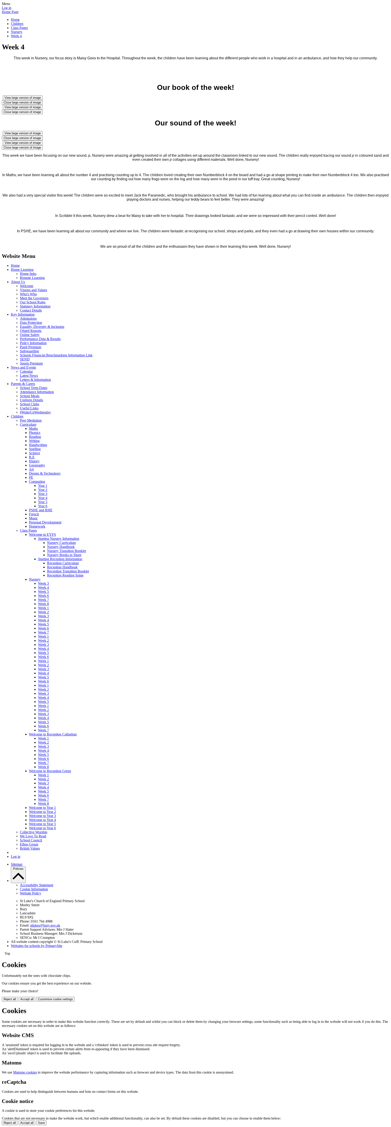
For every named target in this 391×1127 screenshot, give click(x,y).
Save (41, 1123)
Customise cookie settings (55, 999)
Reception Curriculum (63, 563)
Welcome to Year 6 (42, 828)
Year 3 (42, 494)
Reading (35, 437)
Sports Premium (31, 363)
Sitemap (16, 864)
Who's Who (28, 294)
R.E (32, 457)
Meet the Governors (34, 298)
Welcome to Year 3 (42, 816)
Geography (37, 465)
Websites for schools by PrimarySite (36, 946)
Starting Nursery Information (58, 539)
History (34, 461)
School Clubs (29, 404)
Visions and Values (33, 290)
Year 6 (42, 506)
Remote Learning (32, 278)
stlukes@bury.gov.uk (45, 925)
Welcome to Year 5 (42, 824)
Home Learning (22, 270)
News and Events (23, 367)
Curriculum (28, 424)
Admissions (28, 318)
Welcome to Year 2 (42, 812)
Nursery (16, 32)
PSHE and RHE (40, 510)
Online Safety (30, 335)
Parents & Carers (23, 384)
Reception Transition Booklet (68, 571)
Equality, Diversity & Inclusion (42, 327)
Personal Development (45, 522)
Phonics (34, 433)
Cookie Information (34, 889)
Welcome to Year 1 (42, 808)
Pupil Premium (30, 347)
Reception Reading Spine (65, 575)
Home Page (10, 12)
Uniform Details (31, 400)
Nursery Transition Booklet (66, 551)
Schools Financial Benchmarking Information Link (56, 355)
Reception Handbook (62, 567)
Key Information (23, 314)
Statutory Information (35, 306)
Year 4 (42, 498)
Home (15, 20)
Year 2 (42, 490)
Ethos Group (29, 844)
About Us (18, 282)
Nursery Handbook (61, 547)
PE (31, 477)
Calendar (26, 371)
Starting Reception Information (60, 559)
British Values (30, 848)
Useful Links (29, 408)
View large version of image (23, 97)
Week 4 (16, 36)
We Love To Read (33, 836)
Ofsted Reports (30, 331)
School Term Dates (33, 388)
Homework (37, 526)
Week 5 (43, 592)
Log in (6, 8)
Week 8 (43, 604)
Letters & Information (35, 380)
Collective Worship (33, 832)
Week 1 (43, 608)
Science (34, 453)
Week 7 (43, 600)
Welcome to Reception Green (50, 771)
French (34, 514)
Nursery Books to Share (64, 555)
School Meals (29, 396)
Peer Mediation (31, 420)
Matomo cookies (25, 1072)
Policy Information (33, 343)
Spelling (35, 449)
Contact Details (31, 310)
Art (31, 469)
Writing (34, 441)
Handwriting (38, 445)
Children (17, 24)
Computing (37, 481)
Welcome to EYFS (42, 534)
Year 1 (42, 486)
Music (33, 518)
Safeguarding (29, 351)
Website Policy (30, 893)
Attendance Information (37, 392)
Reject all (10, 999)
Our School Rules (32, 302)
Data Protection (31, 322)
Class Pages (19, 28)
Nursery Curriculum (61, 543)
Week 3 (43, 583)
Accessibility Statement (36, 885)
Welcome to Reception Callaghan (53, 734)
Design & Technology (45, 473)
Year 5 (42, 502)
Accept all (26, 999)
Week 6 (43, 596)
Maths (33, 428)
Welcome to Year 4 (42, 820)
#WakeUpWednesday (35, 412)
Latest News (29, 375)
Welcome (26, 286)
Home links (28, 274)
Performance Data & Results (40, 339)
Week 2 (43, 612)
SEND (25, 359)
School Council (31, 840)
